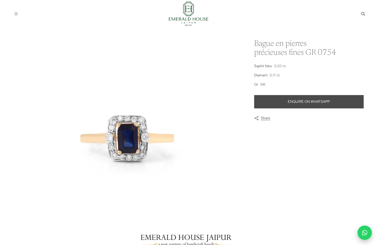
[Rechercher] (363, 13)
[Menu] (16, 14)
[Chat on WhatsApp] (365, 233)
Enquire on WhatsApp (309, 101)
